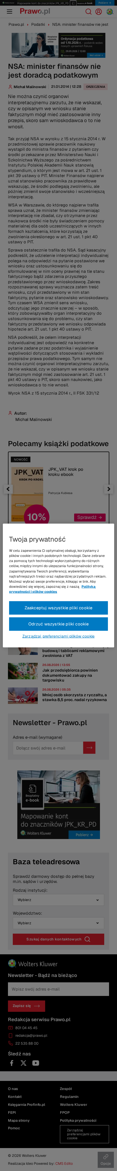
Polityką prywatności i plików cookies (52, 589)
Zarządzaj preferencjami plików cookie (58, 635)
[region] (58, 586)
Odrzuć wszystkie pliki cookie (58, 624)
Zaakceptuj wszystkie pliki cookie (59, 607)
